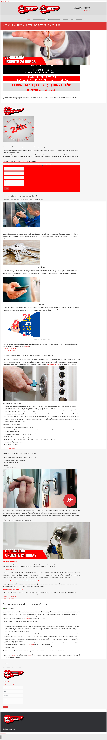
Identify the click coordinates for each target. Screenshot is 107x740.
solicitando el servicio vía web (53, 364)
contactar (28, 618)
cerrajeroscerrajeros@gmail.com (81, 12)
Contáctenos (26, 346)
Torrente (30, 655)
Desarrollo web (5, 730)
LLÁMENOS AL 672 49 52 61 (9, 349)
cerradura (31, 644)
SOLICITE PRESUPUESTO (9, 350)
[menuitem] (29, 18)
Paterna (13, 655)
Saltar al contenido (4, 1)
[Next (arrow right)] (2, 737)
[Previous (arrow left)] (0, 737)
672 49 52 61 (86, 10)
